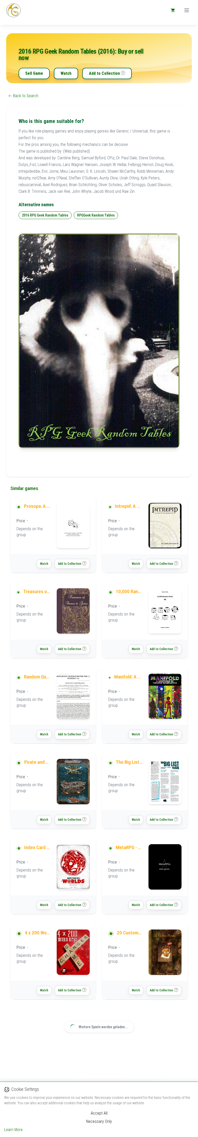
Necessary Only (99, 1121)
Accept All (99, 1113)
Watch (66, 73)
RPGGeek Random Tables (96, 215)
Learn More (13, 1129)
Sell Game (34, 73)
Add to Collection (104, 73)
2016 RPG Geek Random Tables (45, 215)
